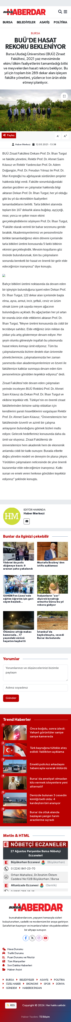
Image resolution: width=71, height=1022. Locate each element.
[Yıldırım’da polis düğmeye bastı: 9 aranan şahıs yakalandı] (18, 551)
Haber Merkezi (22, 144)
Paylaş (11, 135)
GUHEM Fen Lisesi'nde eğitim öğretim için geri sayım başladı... (18, 599)
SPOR (47, 983)
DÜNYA (60, 983)
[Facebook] (26, 938)
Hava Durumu (15, 949)
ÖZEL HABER (13, 983)
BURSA (7, 22)
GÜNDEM (11, 988)
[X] (32, 938)
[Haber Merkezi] (12, 516)
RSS (12, 1005)
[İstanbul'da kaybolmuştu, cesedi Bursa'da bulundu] (52, 620)
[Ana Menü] (65, 11)
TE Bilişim (44, 1016)
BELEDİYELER (26, 22)
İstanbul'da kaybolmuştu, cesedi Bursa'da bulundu (50, 635)
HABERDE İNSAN (32, 988)
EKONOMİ (32, 983)
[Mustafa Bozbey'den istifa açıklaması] (52, 551)
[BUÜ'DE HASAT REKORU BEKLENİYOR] (35, 110)
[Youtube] (45, 938)
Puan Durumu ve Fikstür (21, 957)
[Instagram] (39, 938)
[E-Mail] (27, 521)
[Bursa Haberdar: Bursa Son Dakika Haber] (24, 12)
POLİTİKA (60, 22)
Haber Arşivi (14, 969)
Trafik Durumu (15, 953)
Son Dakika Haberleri (19, 965)
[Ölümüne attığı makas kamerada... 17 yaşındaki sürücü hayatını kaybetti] (18, 620)
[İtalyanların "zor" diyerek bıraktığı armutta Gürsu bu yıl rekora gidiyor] (52, 584)
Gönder (11, 698)
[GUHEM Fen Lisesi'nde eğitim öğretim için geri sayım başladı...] (18, 584)
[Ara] (60, 11)
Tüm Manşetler (16, 961)
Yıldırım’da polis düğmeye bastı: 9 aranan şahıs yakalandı (18, 565)
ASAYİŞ (44, 22)
